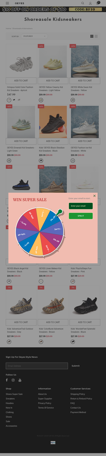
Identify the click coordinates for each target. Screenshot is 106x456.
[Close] (94, 196)
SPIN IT (81, 216)
